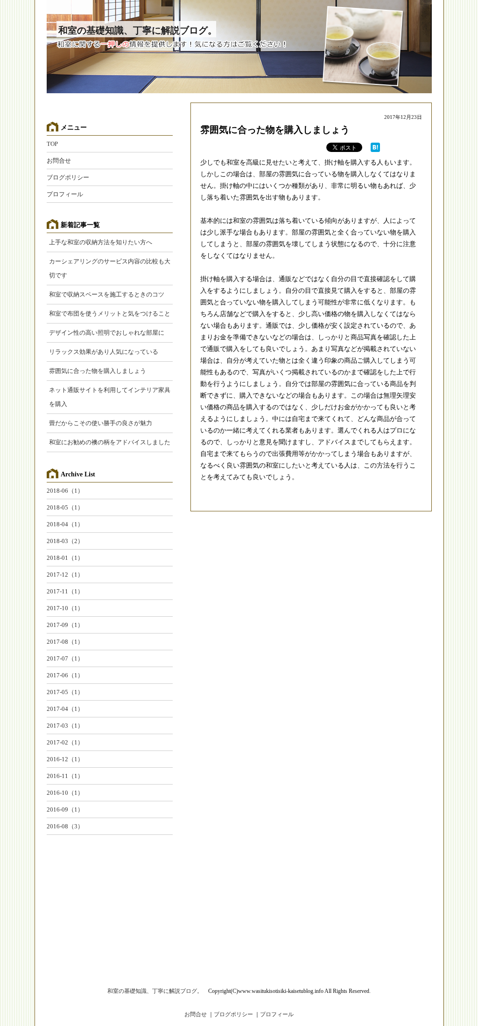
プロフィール (65, 194)
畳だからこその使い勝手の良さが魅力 (100, 423)
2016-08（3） (65, 826)
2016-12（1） (65, 759)
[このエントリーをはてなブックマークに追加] (375, 149)
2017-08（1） (65, 641)
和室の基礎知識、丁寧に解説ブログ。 (137, 30)
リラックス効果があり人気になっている (103, 351)
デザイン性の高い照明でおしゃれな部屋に (106, 332)
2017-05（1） (65, 692)
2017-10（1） (65, 608)
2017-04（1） (65, 708)
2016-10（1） (65, 792)
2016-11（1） (65, 775)
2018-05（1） (65, 507)
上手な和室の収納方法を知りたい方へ (100, 242)
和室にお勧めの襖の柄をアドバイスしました (109, 442)
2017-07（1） (65, 658)
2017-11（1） (65, 591)
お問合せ (59, 160)
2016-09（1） (65, 809)
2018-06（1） (65, 490)
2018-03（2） (65, 540)
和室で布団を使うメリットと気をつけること (109, 313)
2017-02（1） (65, 742)
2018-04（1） (65, 524)
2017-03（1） (65, 725)
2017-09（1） (65, 624)
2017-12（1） (65, 574)
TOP (52, 143)
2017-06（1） (65, 675)
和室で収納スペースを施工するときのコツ (106, 294)
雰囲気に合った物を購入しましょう (275, 129)
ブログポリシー (68, 177)
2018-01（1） (65, 557)
